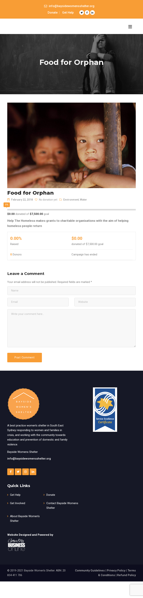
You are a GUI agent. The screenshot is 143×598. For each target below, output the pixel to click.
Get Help (68, 12)
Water (83, 199)
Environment (71, 199)
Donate (53, 12)
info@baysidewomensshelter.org (29, 458)
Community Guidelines (90, 570)
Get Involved (17, 503)
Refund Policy (126, 575)
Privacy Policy (116, 570)
